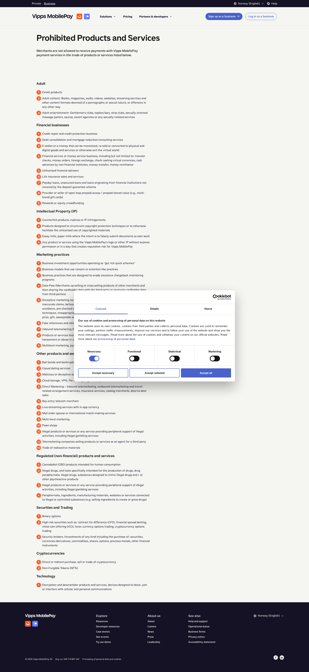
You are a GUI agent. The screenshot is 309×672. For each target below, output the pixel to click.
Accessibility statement (201, 642)
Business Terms (196, 631)
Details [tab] (154, 308)
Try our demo (103, 642)
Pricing (127, 16)
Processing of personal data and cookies (101, 659)
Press (151, 637)
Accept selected (155, 372)
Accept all (206, 372)
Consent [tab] (100, 308)
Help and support (198, 621)
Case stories (103, 631)
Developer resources (107, 626)
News (151, 631)
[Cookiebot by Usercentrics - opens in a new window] (215, 297)
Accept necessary (103, 372)
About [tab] (208, 308)
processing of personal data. (117, 338)
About (151, 621)
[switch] (134, 358)
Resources (102, 621)
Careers (152, 626)
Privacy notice (196, 637)
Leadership (154, 642)
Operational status (198, 626)
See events (102, 637)
